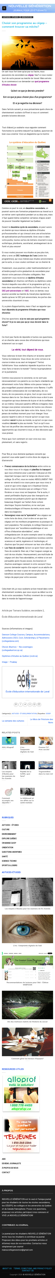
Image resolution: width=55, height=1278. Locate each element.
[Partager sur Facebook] (20, 705)
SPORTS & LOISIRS (9, 865)
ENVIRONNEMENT (9, 834)
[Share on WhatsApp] (16, 705)
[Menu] (4, 8)
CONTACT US (28, 1271)
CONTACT (6, 1172)
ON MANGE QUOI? (9, 843)
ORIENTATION (27, 17)
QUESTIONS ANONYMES (12, 852)
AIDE (4, 1159)
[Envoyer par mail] (30, 705)
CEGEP (48, 713)
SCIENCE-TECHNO (9, 861)
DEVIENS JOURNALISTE (11, 1163)
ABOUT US (7, 1268)
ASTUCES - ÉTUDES (11, 17)
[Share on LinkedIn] (39, 705)
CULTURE (5, 829)
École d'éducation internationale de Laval (27, 691)
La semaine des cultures (13, 721)
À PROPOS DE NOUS (10, 1168)
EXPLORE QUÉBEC (9, 838)
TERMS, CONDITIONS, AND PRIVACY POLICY (33, 1268)
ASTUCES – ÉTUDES (10, 825)
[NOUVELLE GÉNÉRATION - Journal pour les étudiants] (29, 5)
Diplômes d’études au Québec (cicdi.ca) (20, 656)
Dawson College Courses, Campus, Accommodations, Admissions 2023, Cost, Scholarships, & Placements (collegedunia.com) (26, 637)
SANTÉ (5, 857)
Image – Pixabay (9, 662)
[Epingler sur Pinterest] (34, 705)
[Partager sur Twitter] (25, 705)
